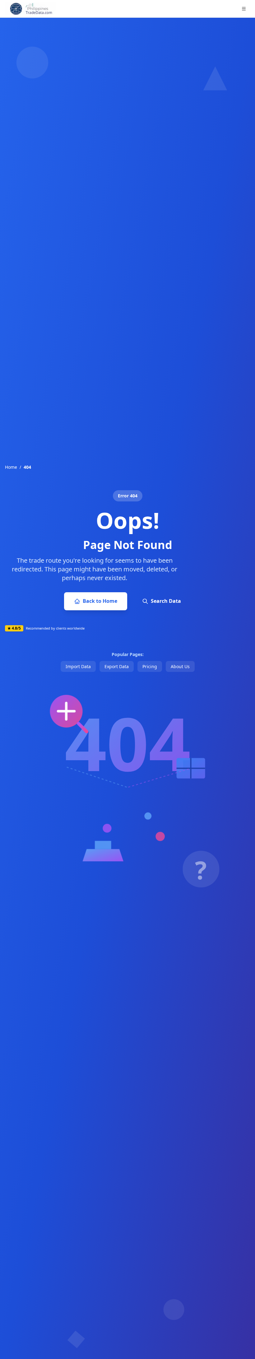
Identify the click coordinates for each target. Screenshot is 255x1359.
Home (11, 467)
